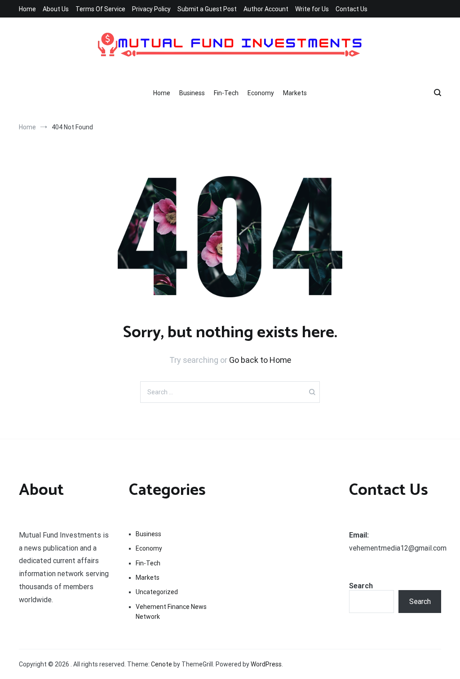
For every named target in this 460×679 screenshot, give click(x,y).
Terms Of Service (100, 9)
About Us (56, 9)
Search (361, 586)
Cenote (161, 664)
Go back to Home (260, 360)
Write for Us (312, 9)
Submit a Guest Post (207, 9)
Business (192, 93)
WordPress (266, 664)
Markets (295, 93)
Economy (261, 93)
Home (27, 9)
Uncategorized (157, 591)
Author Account (265, 9)
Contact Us (351, 9)
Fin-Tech (226, 93)
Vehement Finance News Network (171, 611)
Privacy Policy (151, 9)
